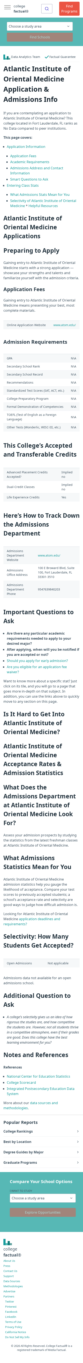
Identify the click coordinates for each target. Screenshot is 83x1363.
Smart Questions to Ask (29, 179)
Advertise (9, 1291)
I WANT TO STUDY (21, 1191)
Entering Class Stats (23, 185)
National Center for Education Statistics (38, 1076)
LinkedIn (10, 1317)
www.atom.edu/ (64, 325)
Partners (8, 1296)
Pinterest (11, 1306)
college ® (21, 9)
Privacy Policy (13, 1327)
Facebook (11, 1312)
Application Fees (23, 156)
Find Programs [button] (69, 9)
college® (12, 1252)
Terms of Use (13, 1322)
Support (8, 1276)
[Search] (46, 8)
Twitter (9, 1301)
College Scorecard (21, 1082)
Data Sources (11, 1281)
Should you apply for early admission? (37, 660)
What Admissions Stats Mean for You (40, 194)
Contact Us (10, 1271)
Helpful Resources (43, 205)
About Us (9, 1261)
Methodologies (13, 1286)
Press (6, 1266)
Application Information (26, 146)
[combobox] (46, 8)
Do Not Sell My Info (17, 1337)
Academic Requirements (29, 162)
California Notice (15, 1332)
